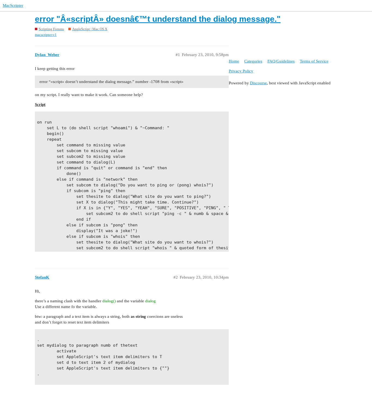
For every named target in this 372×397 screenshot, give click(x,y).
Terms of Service (314, 61)
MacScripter (13, 5)
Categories (253, 61)
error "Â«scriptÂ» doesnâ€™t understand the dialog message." (157, 18)
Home (234, 61)
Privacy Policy (241, 71)
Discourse (258, 83)
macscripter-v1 (46, 35)
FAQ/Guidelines (281, 61)
